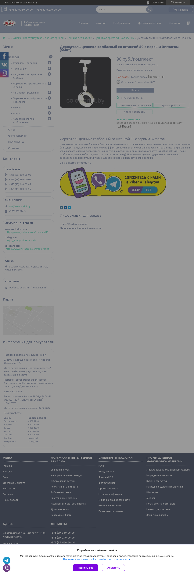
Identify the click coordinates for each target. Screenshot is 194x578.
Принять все (85, 567)
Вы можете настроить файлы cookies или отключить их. (95, 559)
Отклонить (113, 567)
